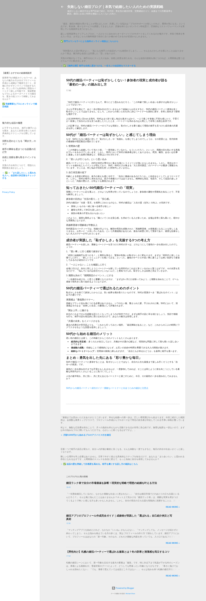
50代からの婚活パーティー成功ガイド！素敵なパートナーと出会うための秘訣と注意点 (107, 388)
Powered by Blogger (124, 588)
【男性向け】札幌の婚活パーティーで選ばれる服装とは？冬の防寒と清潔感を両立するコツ (118, 551)
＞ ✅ (98, 65)
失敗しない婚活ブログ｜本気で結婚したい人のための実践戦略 (115, 7)
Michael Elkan (130, 594)
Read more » (173, 507)
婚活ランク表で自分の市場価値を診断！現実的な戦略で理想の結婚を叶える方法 (111, 482)
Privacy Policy (8, 192)
